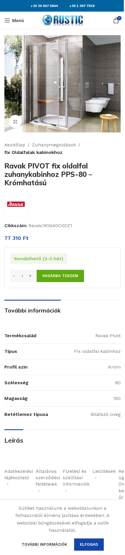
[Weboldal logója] (62, 20)
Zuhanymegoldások (54, 145)
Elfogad (89, 544)
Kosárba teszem (60, 276)
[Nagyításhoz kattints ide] (15, 121)
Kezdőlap (14, 145)
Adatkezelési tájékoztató (18, 474)
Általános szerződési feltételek (48, 477)
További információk (45, 544)
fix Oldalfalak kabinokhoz (33, 152)
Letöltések (104, 471)
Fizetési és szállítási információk (76, 477)
